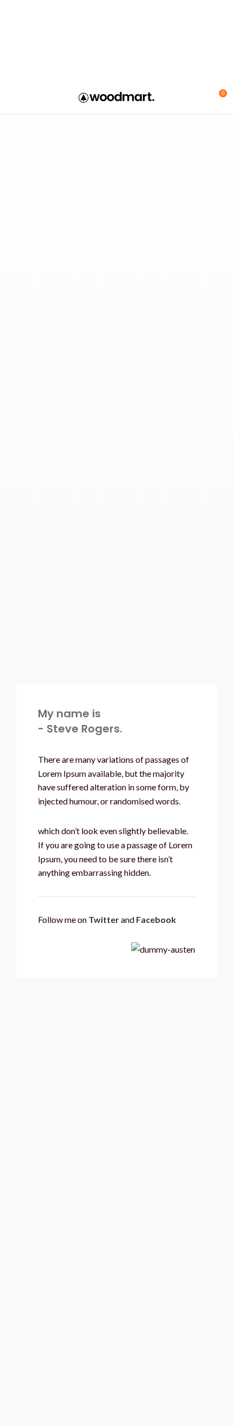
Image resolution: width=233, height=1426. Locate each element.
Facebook (156, 919)
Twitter (103, 919)
